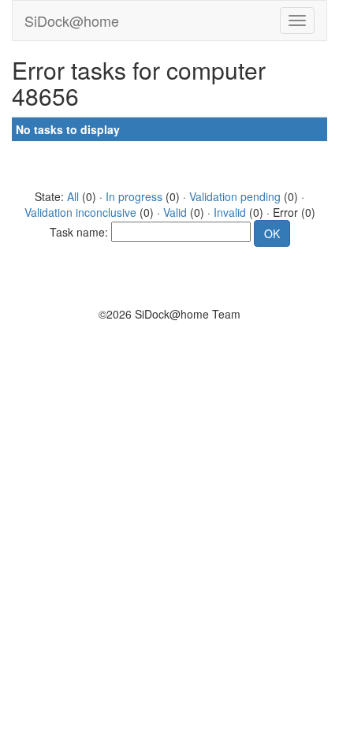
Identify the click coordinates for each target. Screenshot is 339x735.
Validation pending (235, 196)
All (73, 196)
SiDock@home (71, 20)
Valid (175, 212)
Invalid (230, 212)
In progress (134, 196)
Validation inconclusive (80, 212)
